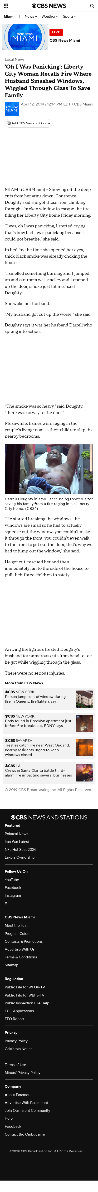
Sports (68, 16)
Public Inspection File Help (27, 1003)
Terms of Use (15, 1065)
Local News (14, 59)
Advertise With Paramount (26, 1103)
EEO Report (14, 1019)
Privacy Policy (16, 1041)
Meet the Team (17, 925)
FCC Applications (19, 1011)
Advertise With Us (19, 949)
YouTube (12, 880)
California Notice (19, 1049)
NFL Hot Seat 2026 (20, 849)
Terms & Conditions (21, 957)
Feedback (13, 1126)
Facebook (13, 888)
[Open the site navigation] (18, 6)
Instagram (13, 895)
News (30, 16)
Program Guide (17, 934)
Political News (16, 834)
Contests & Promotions (24, 941)
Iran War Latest (17, 842)
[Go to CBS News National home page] (49, 5)
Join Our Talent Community (27, 1110)
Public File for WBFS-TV (24, 995)
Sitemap (11, 965)
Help (9, 1118)
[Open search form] (92, 6)
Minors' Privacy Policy (22, 1073)
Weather (49, 16)
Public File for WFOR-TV (25, 987)
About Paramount (19, 1095)
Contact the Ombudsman (25, 1134)
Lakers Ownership (19, 857)
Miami (9, 16)
